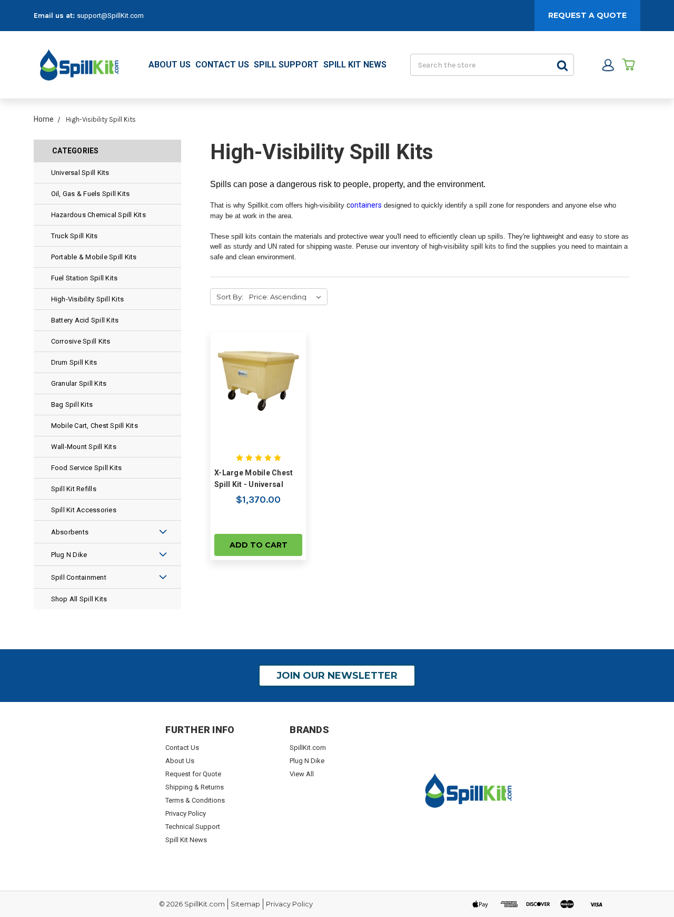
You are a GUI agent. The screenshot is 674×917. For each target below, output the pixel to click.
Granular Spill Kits (79, 383)
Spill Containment (78, 577)
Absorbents (70, 532)
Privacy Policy (185, 813)
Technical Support (192, 827)
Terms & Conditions (195, 800)
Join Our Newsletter (337, 675)
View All (302, 774)
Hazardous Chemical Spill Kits (98, 215)
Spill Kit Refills (73, 489)
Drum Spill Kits (74, 362)
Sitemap (245, 904)
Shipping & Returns (194, 787)
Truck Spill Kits (74, 236)
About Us (169, 65)
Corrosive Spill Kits (81, 341)
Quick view (258, 379)
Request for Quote (193, 774)
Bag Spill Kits (72, 404)
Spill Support (286, 65)
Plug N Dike (69, 555)
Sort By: (229, 296)
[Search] (562, 65)
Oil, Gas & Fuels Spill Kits (90, 194)
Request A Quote (587, 15)
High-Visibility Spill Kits (87, 299)
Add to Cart (259, 545)
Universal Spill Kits (80, 173)
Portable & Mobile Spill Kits (94, 257)
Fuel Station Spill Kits (84, 278)
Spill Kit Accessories (83, 510)
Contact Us (222, 65)
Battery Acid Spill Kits (85, 320)
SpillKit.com (308, 748)
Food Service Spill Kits (86, 468)
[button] (144, 532)
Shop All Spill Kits (79, 599)
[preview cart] (628, 65)
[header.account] (607, 65)
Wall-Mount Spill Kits (83, 447)
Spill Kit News (354, 65)
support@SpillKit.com (110, 15)
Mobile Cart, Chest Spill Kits (94, 426)
